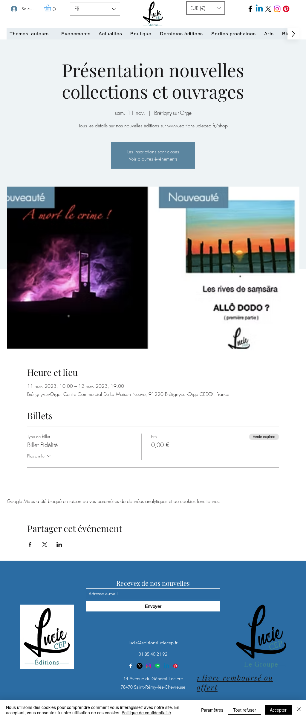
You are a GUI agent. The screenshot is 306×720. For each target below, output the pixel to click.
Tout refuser (244, 710)
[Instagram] (149, 666)
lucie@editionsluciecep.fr (153, 643)
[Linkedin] (166, 666)
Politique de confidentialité (146, 713)
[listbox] (205, 8)
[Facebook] (250, 8)
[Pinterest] (286, 8)
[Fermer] (298, 709)
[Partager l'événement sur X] (45, 544)
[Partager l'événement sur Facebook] (30, 544)
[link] (51, 7)
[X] (140, 666)
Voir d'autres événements (153, 158)
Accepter (278, 710)
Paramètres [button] (212, 710)
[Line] (157, 666)
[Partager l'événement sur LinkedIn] (59, 544)
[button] (205, 8)
